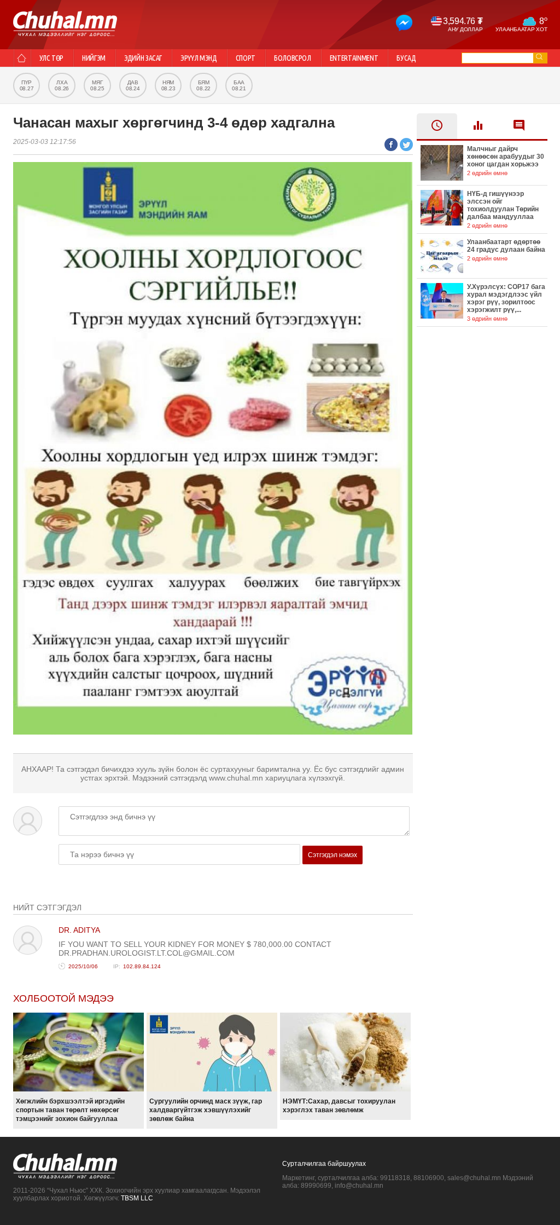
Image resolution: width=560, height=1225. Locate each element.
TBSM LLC (137, 1198)
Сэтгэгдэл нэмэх (332, 855)
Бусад (406, 58)
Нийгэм (94, 58)
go (539, 57)
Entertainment (354, 58)
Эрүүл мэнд (198, 58)
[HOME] (21, 58)
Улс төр (51, 58)
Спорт (245, 58)
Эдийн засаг (143, 58)
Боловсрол (292, 58)
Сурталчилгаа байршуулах (324, 1164)
